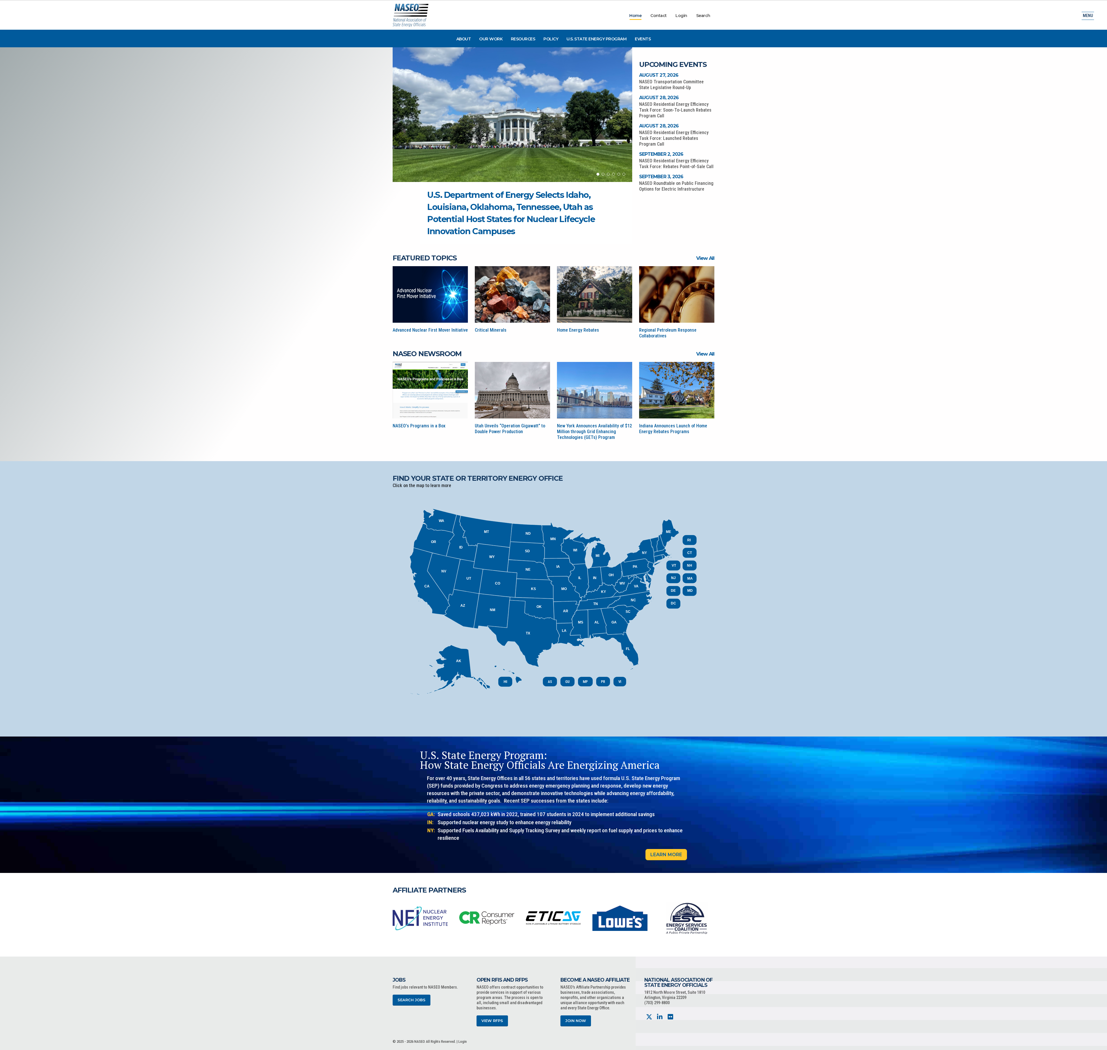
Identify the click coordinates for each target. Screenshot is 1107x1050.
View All (705, 258)
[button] (597, 174)
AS (550, 681)
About (463, 39)
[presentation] (397, 918)
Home (635, 15)
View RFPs (492, 1021)
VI (619, 681)
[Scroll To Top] (1097, 1043)
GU (567, 681)
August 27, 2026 (658, 75)
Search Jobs (412, 1000)
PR (603, 681)
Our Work (490, 39)
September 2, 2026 (661, 154)
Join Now (575, 1021)
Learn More (666, 854)
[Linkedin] (659, 1017)
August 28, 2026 (659, 97)
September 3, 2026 (661, 176)
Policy (550, 39)
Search (703, 15)
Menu (1088, 15)
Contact (658, 15)
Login (681, 15)
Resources (523, 39)
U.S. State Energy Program (596, 39)
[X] (649, 1017)
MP (585, 681)
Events (643, 39)
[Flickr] (670, 1017)
